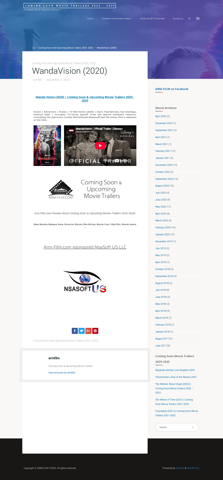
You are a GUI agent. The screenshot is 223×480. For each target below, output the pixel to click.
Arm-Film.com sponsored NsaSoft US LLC (85, 246)
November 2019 (163, 241)
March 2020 (161, 220)
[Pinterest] (95, 331)
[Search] (189, 18)
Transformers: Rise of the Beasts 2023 (176, 377)
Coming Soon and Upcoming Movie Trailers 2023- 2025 (66, 48)
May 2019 (160, 255)
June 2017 (161, 345)
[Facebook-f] (75, 331)
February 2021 (163, 151)
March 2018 (161, 317)
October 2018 (162, 269)
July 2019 (160, 248)
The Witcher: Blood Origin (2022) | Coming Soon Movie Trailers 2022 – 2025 (174, 388)
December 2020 (163, 165)
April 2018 (160, 310)
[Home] (34, 48)
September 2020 (164, 178)
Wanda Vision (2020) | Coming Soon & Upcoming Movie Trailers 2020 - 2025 (85, 99)
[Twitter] (82, 331)
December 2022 (163, 123)
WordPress (193, 468)
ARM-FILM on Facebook (171, 89)
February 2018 (163, 324)
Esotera (179, 468)
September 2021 (164, 130)
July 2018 (160, 290)
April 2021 (160, 137)
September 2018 (164, 276)
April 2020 (160, 213)
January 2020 (162, 234)
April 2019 (160, 262)
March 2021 (161, 144)
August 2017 (162, 338)
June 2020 (161, 199)
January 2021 (162, 158)
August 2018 (162, 283)
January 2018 (162, 331)
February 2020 (163, 227)
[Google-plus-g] (88, 331)
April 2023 (160, 116)
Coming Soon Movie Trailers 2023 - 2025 (70, 5)
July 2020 (160, 192)
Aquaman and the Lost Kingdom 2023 (175, 370)
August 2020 (162, 185)
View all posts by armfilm (61, 372)
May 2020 (160, 206)
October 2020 (162, 172)
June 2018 (161, 297)
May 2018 (160, 304)
